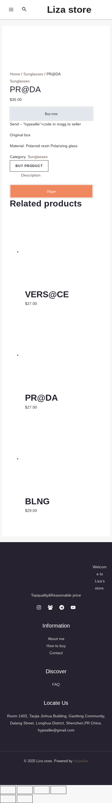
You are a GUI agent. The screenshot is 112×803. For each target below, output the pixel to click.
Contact (56, 653)
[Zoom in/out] (58, 790)
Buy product (29, 166)
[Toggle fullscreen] (41, 790)
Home (15, 74)
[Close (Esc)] (8, 790)
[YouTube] (73, 607)
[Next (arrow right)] (25, 799)
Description (31, 175)
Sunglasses (33, 74)
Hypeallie (81, 761)
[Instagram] (38, 607)
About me (56, 639)
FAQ (56, 684)
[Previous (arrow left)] (8, 799)
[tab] (61, 175)
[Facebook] (50, 607)
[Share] (25, 790)
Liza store (69, 9)
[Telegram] (61, 607)
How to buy (56, 646)
